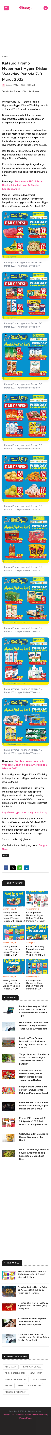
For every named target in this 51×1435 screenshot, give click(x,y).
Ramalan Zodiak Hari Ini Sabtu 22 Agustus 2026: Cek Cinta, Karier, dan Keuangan (32, 1290)
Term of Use (8, 1414)
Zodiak (8, 1386)
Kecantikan (34, 1386)
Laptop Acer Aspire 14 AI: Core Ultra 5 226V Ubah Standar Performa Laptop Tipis (33, 1011)
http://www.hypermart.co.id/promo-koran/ (24, 812)
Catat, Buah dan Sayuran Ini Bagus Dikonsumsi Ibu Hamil (33, 1137)
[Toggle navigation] (6, 8)
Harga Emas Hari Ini (15, 1379)
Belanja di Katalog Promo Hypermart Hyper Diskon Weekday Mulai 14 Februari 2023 (35, 952)
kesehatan (10, 1367)
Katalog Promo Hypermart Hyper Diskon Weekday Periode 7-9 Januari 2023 (35, 918)
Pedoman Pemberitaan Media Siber (31, 1414)
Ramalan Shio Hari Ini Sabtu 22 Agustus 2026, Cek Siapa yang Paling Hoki (33, 1306)
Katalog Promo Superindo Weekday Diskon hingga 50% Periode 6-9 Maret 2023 (25, 764)
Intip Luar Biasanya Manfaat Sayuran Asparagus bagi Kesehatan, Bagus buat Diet (34, 1154)
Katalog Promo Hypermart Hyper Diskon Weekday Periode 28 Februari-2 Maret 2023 (14, 918)
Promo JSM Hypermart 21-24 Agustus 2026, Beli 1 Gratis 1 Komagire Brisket (33, 1121)
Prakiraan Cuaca (31, 1367)
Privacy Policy (25, 1418)
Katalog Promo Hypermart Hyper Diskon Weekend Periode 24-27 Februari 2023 (34, 986)
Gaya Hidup (36, 1373)
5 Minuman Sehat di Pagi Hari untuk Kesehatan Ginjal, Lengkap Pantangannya (32, 1321)
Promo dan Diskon (15, 1373)
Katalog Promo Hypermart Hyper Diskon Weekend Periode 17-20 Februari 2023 (11, 986)
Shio (20, 1386)
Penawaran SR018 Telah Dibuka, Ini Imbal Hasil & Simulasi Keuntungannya (22, 185)
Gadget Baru (39, 1379)
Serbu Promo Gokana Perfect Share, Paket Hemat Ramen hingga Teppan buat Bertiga (30, 1075)
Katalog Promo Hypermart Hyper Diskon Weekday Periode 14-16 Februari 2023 (11, 952)
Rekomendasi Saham (15, 1392)
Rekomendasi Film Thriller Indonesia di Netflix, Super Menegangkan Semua (33, 1105)
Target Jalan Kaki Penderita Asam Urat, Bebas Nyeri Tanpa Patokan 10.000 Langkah (34, 1059)
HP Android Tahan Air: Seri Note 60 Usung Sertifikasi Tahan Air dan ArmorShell (33, 1025)
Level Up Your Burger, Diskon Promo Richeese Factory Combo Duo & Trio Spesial (33, 1043)
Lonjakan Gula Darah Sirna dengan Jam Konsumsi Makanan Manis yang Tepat (33, 1090)
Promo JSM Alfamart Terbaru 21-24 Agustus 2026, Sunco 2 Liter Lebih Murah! (32, 1274)
